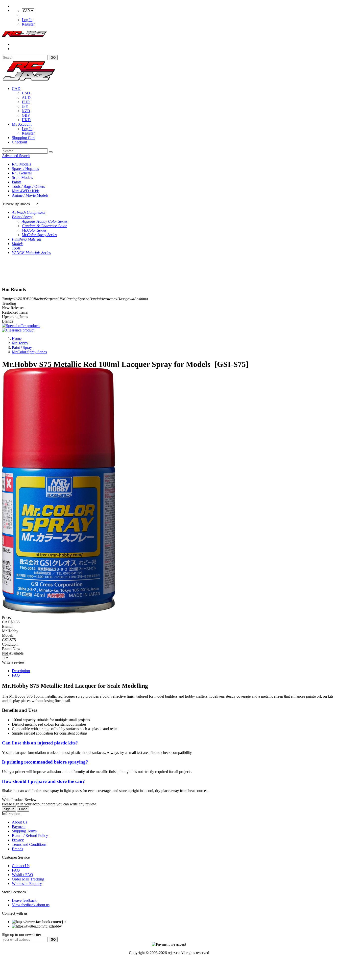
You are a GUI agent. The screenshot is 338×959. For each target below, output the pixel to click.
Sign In (9, 809)
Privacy (18, 840)
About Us (19, 822)
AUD (26, 97)
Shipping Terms (24, 831)
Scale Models (22, 177)
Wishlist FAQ (22, 875)
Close (23, 809)
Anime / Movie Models (30, 195)
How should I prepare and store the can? (43, 781)
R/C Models (21, 164)
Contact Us (20, 866)
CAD (16, 88)
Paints (16, 182)
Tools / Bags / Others (28, 186)
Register (28, 24)
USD (26, 93)
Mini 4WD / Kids (25, 191)
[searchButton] (51, 152)
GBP (26, 115)
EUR (26, 102)
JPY (25, 106)
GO (53, 57)
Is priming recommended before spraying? (45, 762)
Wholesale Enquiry (27, 883)
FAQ (16, 675)
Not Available (13, 653)
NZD (26, 111)
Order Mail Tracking (28, 879)
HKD (26, 120)
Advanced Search (16, 156)
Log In (27, 20)
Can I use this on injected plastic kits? (40, 742)
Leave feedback (24, 900)
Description (21, 671)
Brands (17, 849)
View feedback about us (30, 905)
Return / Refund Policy (30, 835)
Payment (18, 826)
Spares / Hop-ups (25, 168)
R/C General (22, 173)
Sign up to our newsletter (21, 934)
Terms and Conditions (29, 844)
